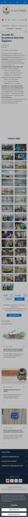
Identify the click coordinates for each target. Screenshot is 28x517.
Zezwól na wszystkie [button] (14, 514)
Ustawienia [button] (14, 505)
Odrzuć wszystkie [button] (14, 510)
